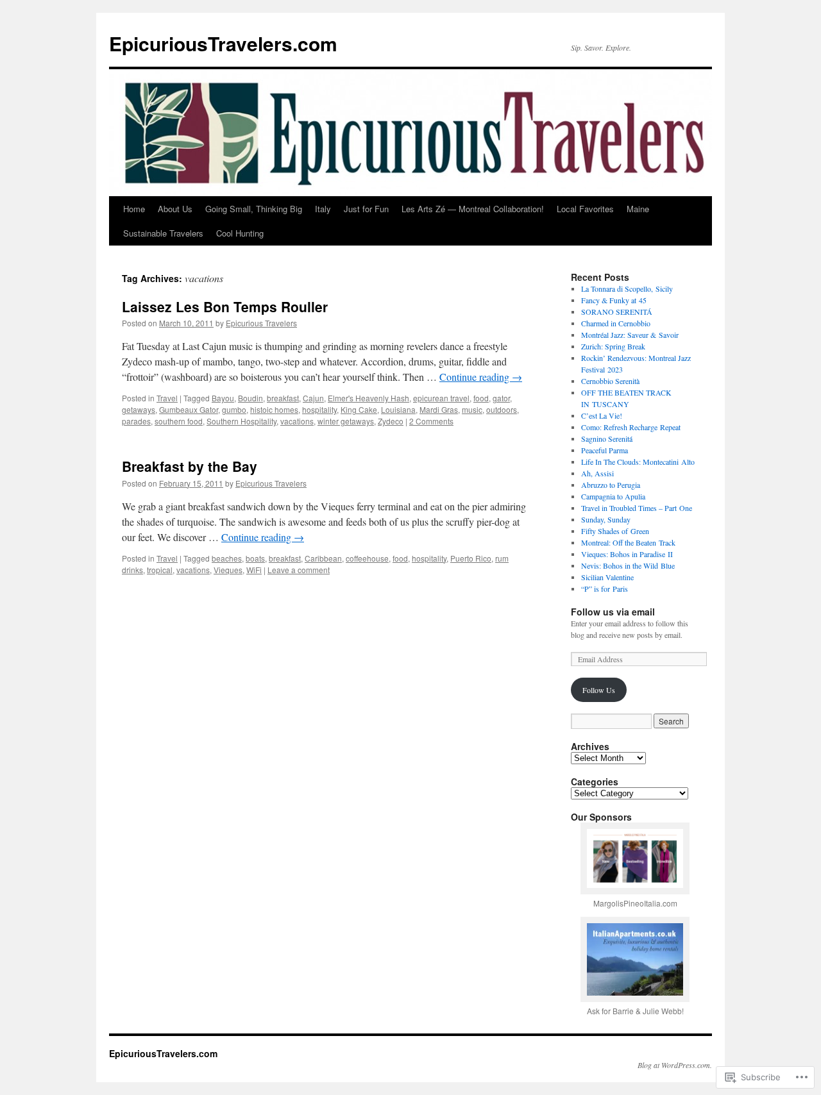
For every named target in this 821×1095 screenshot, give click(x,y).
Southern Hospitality (241, 420)
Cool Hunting (240, 233)
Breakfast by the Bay (189, 466)
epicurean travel (441, 397)
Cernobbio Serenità (610, 381)
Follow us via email (613, 611)
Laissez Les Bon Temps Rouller (225, 306)
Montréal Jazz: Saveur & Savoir (630, 335)
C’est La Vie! (601, 415)
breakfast (283, 397)
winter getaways (345, 420)
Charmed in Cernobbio (615, 323)
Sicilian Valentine (607, 577)
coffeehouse (367, 558)
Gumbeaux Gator (188, 409)
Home (134, 209)
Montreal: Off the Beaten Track (628, 542)
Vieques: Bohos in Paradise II (627, 554)
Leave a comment (298, 569)
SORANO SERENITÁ (616, 311)
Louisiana (398, 409)
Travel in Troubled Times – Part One (636, 508)
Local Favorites (585, 209)
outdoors (501, 409)
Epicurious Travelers (261, 322)
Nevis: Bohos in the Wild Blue (628, 565)
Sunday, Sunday (606, 519)
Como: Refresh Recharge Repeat (631, 427)
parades (136, 420)
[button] (635, 870)
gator (501, 397)
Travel (167, 397)
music (472, 409)
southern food (179, 420)
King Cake (359, 409)
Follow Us (598, 690)
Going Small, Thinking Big (253, 209)
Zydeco (390, 420)
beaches (227, 558)
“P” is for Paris (604, 588)
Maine (638, 209)
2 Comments (431, 420)
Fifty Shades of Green (615, 531)
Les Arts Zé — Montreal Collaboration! (473, 209)
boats (255, 558)
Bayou (223, 397)
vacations (297, 420)
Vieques (228, 569)
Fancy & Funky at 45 (614, 300)
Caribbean (323, 558)
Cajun (313, 397)
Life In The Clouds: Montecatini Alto (638, 461)
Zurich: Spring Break (613, 346)
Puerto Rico (470, 558)
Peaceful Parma (604, 450)
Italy (323, 209)
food (481, 397)
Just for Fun (366, 209)
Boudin (250, 397)
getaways (138, 409)
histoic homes (274, 409)
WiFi (254, 569)
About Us (175, 209)
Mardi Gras (438, 409)
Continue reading (480, 376)
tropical (160, 569)
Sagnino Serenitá (606, 438)
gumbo (234, 409)
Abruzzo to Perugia (610, 485)
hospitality (319, 409)
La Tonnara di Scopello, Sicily (627, 288)
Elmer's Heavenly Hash (368, 397)
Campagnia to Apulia (613, 496)
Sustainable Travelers (163, 233)
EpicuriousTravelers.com (223, 43)
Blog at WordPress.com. (675, 1065)
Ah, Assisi (597, 473)
